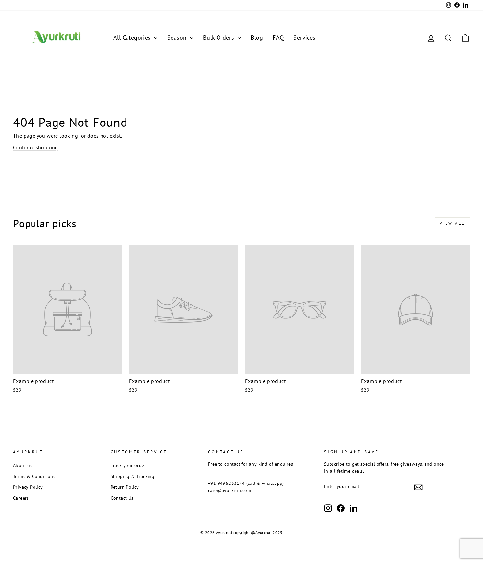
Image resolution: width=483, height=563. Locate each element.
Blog (257, 37)
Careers (21, 498)
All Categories (132, 37)
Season (177, 37)
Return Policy (125, 487)
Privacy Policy (28, 487)
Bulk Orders (219, 37)
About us (22, 465)
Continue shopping (35, 147)
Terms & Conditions (34, 476)
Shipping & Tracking (133, 476)
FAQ (278, 37)
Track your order (128, 465)
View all (452, 223)
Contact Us (122, 498)
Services (304, 37)
